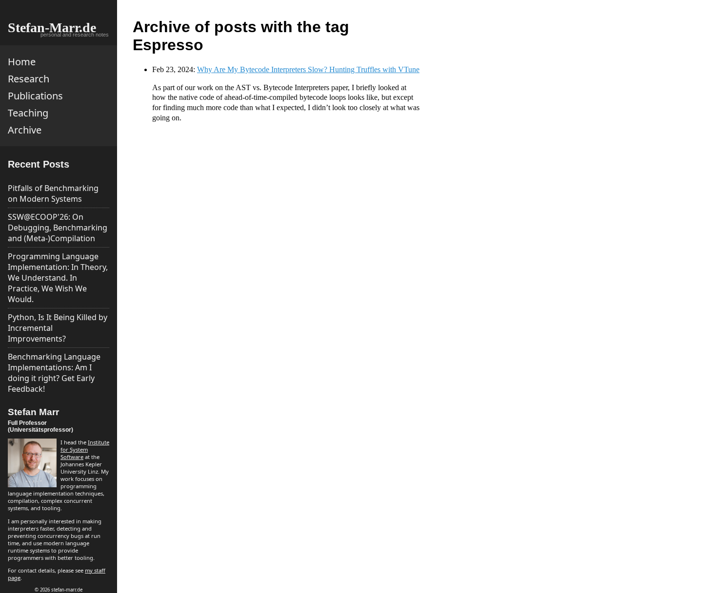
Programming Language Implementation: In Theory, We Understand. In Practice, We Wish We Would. (58, 278)
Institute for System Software (84, 449)
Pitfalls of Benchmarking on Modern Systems (53, 193)
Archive (24, 129)
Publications (35, 95)
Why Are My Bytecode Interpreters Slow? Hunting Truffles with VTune (308, 69)
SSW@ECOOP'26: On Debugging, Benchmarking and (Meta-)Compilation (57, 227)
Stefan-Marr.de (52, 27)
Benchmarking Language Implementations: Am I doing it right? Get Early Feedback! (54, 372)
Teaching (28, 112)
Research (28, 78)
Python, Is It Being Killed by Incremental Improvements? (57, 328)
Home (22, 61)
